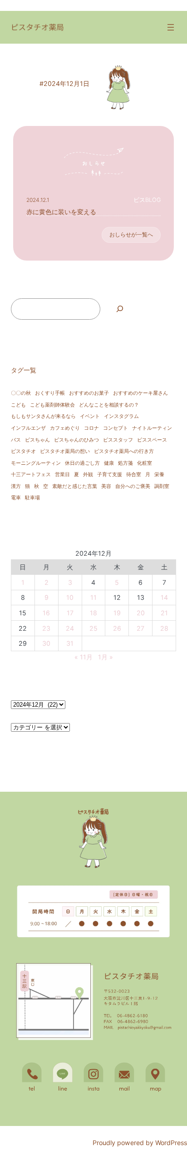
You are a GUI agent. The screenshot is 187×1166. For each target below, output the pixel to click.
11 (93, 597)
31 (70, 643)
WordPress (171, 1142)
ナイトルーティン (152, 428)
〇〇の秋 (21, 393)
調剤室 (161, 486)
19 (117, 613)
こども (18, 405)
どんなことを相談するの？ (109, 405)
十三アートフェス (31, 474)
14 (164, 597)
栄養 (159, 474)
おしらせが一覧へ (131, 234)
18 (93, 613)
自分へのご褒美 (132, 486)
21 (164, 613)
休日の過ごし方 (82, 463)
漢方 (16, 486)
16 (46, 613)
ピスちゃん (37, 440)
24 (70, 628)
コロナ (91, 428)
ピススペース (152, 440)
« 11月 (83, 657)
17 (70, 613)
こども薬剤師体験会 (52, 405)
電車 (16, 498)
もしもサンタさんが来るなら (43, 416)
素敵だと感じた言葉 (74, 486)
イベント (90, 416)
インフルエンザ (28, 428)
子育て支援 (109, 474)
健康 (109, 463)
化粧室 (144, 463)
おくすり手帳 (50, 393)
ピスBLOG (147, 199)
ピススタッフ (118, 440)
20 (141, 613)
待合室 (133, 474)
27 (140, 628)
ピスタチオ (23, 451)
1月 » (105, 657)
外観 (88, 474)
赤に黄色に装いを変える (61, 212)
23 (46, 628)
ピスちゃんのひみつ (76, 440)
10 (70, 597)
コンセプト (115, 428)
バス (16, 440)
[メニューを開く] (170, 27)
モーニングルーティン (36, 463)
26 (117, 628)
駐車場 (32, 498)
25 (93, 628)
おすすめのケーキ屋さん (140, 393)
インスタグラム (121, 416)
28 (164, 628)
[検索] (120, 309)
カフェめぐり (65, 428)
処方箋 (125, 463)
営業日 (62, 474)
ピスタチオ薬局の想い (65, 451)
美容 (106, 486)
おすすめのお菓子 (89, 393)
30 (46, 643)
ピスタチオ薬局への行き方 (124, 451)
